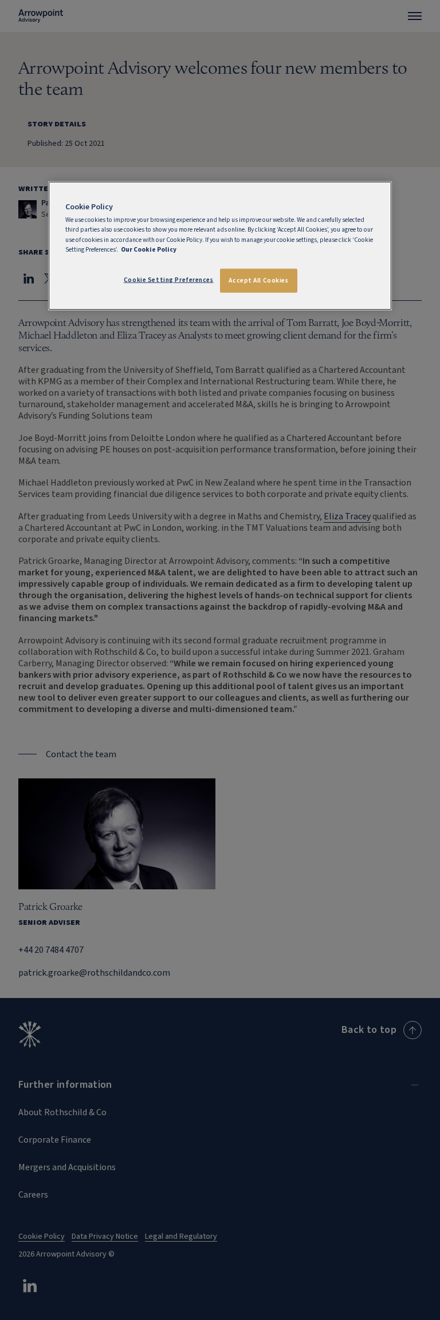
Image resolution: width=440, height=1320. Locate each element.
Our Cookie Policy (148, 249)
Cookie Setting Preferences (169, 279)
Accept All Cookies (258, 280)
